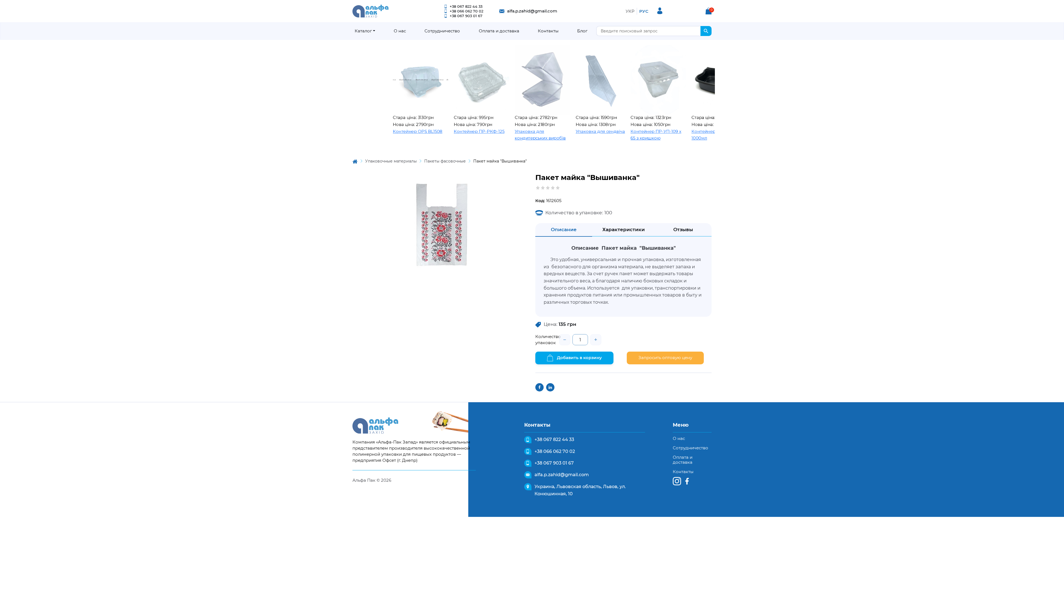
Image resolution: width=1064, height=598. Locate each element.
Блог (582, 30)
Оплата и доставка (499, 30)
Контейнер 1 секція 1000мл (684, 135)
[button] (708, 11)
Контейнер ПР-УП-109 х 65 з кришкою (628, 135)
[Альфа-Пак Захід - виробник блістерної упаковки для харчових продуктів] (370, 10)
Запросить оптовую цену (665, 357)
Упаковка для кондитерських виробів (512, 135)
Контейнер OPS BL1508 (390, 131)
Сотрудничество (442, 30)
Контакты (548, 30)
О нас (400, 30)
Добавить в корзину (579, 357)
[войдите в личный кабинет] (660, 10)
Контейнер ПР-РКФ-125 (451, 131)
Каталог (363, 30)
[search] (706, 31)
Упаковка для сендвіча (572, 131)
